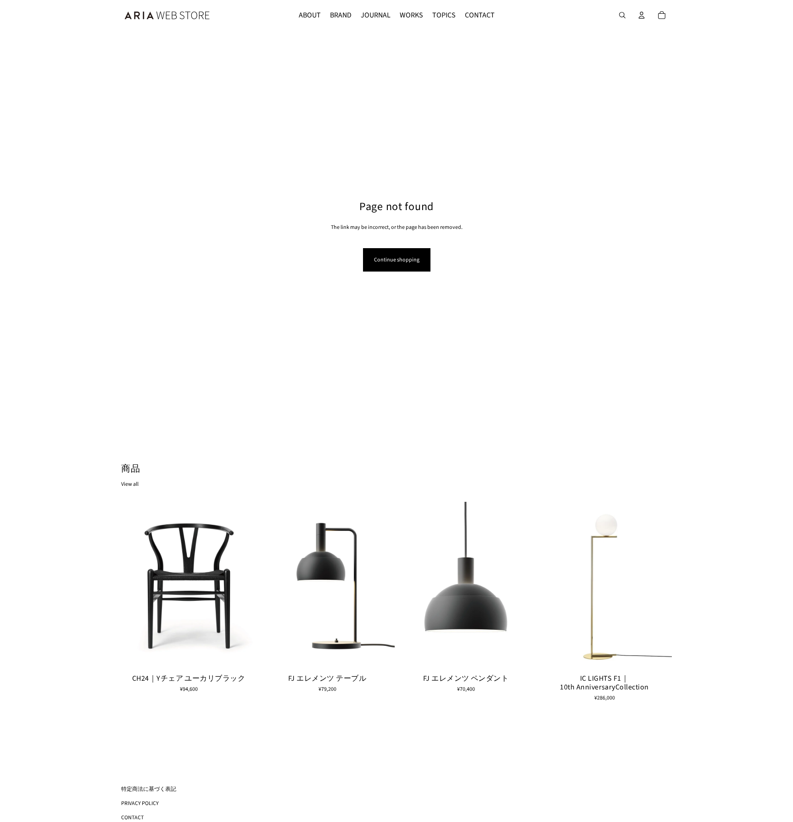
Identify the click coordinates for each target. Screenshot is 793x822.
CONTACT (132, 818)
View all (130, 484)
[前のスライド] (135, 586)
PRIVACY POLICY (140, 803)
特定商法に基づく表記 (148, 789)
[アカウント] (641, 15)
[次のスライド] (242, 586)
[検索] (622, 15)
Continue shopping (396, 260)
